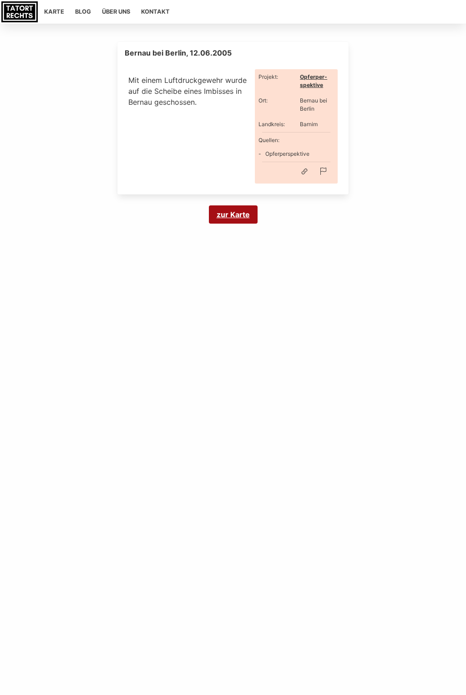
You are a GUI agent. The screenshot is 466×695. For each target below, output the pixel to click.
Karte (54, 11)
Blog (83, 11)
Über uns (116, 11)
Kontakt (155, 11)
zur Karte (233, 214)
